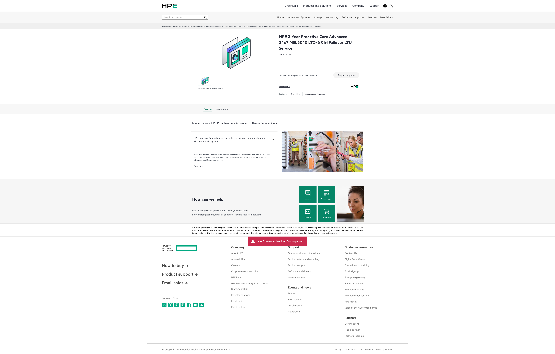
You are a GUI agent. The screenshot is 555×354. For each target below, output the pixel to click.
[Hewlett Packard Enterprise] (169, 5)
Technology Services (197, 26)
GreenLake (291, 5)
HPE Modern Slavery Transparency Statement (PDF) (250, 286)
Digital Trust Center (355, 259)
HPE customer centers (357, 295)
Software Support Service (214, 26)
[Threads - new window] (183, 305)
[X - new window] (170, 305)
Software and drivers (299, 271)
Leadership (237, 301)
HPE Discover (295, 299)
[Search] (205, 17)
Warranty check (296, 277)
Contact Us (351, 253)
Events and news (299, 287)
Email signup (352, 271)
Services (342, 5)
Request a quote (346, 75)
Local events (295, 305)
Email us (308, 217)
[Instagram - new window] (176, 305)
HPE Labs (236, 277)
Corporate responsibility (244, 271)
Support (374, 5)
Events (291, 293)
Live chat (308, 199)
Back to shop (166, 26)
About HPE (237, 253)
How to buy (327, 217)
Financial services (354, 283)
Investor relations (240, 295)
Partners (350, 318)
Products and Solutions (317, 5)
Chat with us (295, 94)
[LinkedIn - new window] (164, 305)
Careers (235, 265)
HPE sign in (351, 301)
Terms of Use (351, 349)
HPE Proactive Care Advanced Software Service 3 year (243, 26)
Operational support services (304, 253)
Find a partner (352, 329)
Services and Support (180, 26)
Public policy (238, 307)
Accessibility (238, 259)
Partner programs (354, 335)
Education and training (357, 265)
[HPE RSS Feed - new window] (201, 305)
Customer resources (359, 247)
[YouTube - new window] (195, 305)
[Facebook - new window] (189, 305)
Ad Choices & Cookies (371, 349)
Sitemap (389, 349)
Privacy (337, 349)
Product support (326, 199)
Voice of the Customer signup (361, 307)
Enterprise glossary (355, 277)
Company (358, 5)
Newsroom (294, 311)
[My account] (391, 5)
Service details (284, 86)
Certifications (352, 323)
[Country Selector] (385, 5)
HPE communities (354, 289)
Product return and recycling (303, 259)
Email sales (172, 282)
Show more (198, 165)
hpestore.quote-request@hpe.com (244, 214)
